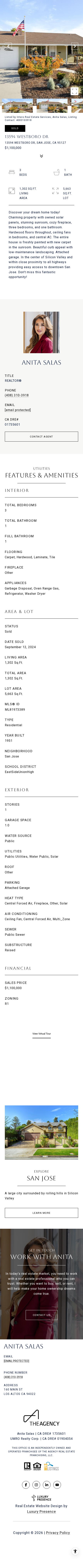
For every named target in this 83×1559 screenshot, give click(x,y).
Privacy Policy (58, 1533)
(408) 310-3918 (17, 395)
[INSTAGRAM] (36, 1485)
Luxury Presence (41, 1511)
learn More (42, 1212)
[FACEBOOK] (26, 1485)
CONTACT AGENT (41, 436)
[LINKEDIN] (47, 1485)
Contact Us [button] (41, 1315)
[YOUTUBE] (57, 1485)
